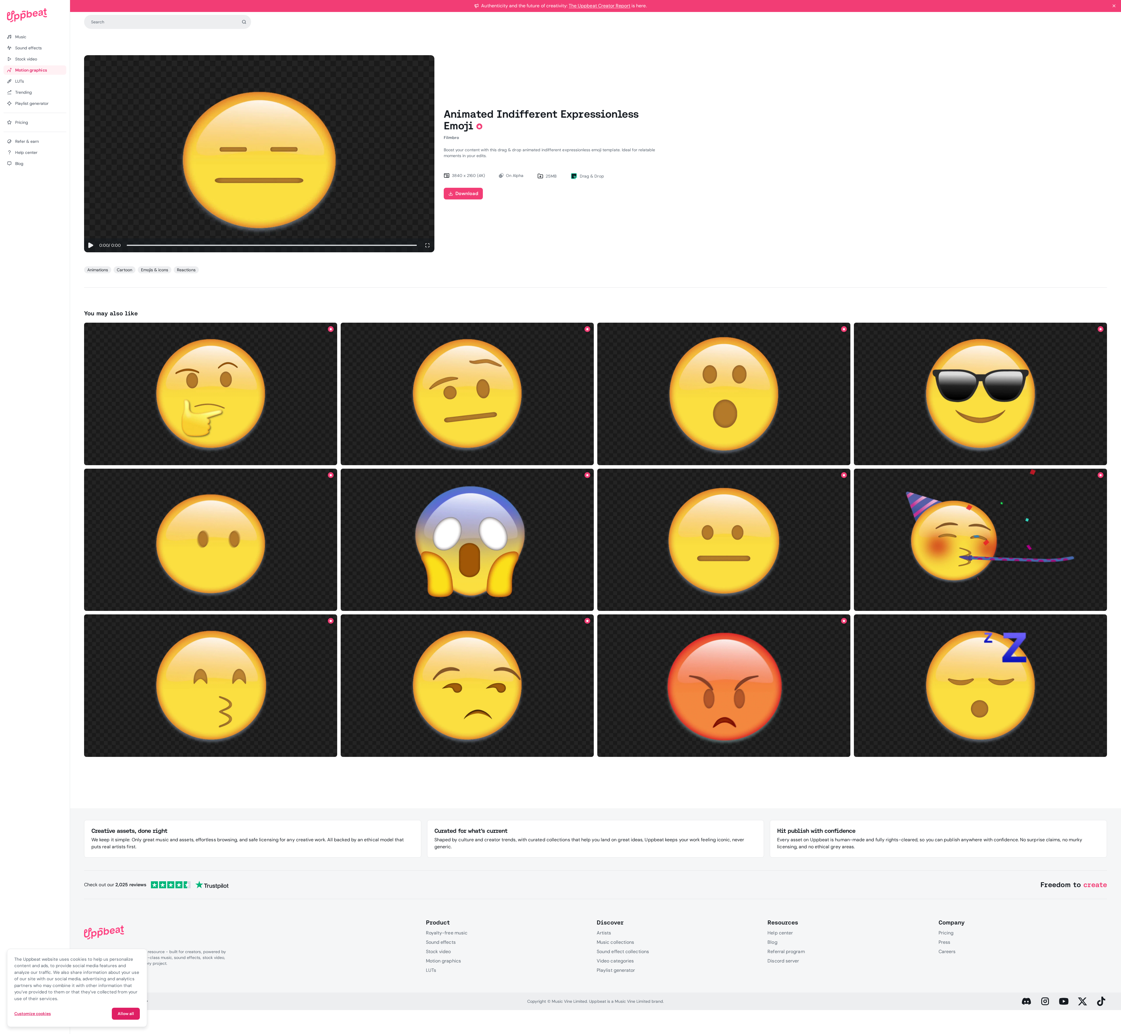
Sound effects (441, 942)
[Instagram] (1045, 1001)
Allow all (126, 1013)
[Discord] (1026, 1001)
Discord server (783, 961)
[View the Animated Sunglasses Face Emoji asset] (980, 394)
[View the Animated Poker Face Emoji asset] (724, 540)
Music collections (615, 942)
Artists (604, 933)
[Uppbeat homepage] (35, 15)
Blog (772, 942)
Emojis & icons (154, 269)
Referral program (786, 951)
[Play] (90, 245)
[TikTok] (1101, 1001)
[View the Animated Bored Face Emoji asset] (467, 686)
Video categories (615, 961)
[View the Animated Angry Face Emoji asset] (724, 686)
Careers (947, 951)
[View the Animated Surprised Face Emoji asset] (724, 394)
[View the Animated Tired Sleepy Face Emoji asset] (980, 686)
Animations (97, 269)
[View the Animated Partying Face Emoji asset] (980, 540)
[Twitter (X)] (1082, 1001)
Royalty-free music (446, 933)
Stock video (438, 951)
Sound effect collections (623, 951)
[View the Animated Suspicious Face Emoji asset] (467, 394)
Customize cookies (32, 1013)
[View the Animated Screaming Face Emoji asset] (467, 540)
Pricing (946, 933)
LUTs (431, 970)
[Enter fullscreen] (427, 245)
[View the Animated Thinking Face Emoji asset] (211, 394)
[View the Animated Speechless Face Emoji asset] (211, 540)
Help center (780, 933)
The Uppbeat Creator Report (599, 6)
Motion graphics (443, 961)
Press (944, 942)
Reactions (186, 269)
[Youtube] (1063, 1001)
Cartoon (124, 269)
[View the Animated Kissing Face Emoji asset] (211, 686)
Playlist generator (616, 970)
